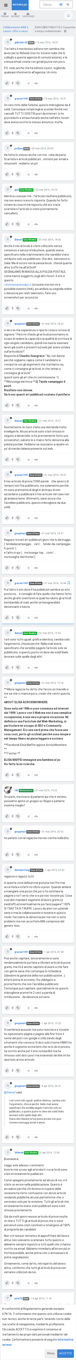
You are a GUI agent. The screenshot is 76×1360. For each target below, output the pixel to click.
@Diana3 (10, 1092)
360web (18, 1152)
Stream (5, 16)
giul (16, 189)
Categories (28, 16)
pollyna (18, 148)
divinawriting (21, 870)
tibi (16, 790)
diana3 (18, 239)
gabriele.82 (20, 42)
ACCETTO (65, 1353)
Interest (15, 16)
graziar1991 (21, 98)
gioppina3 (20, 323)
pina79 (18, 1298)
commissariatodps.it (17, 284)
